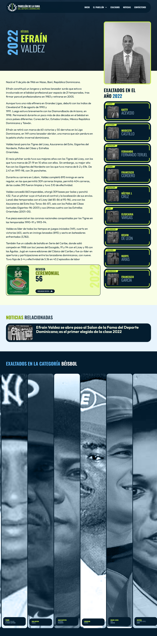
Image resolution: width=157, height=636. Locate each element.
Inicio (87, 7)
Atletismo (110, 125)
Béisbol (110, 166)
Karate (109, 104)
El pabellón (98, 7)
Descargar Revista (43, 291)
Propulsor (111, 145)
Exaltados (115, 7)
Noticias (127, 7)
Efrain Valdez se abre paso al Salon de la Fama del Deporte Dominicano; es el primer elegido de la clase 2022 (87, 329)
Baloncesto (111, 271)
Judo (109, 208)
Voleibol (110, 250)
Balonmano (111, 229)
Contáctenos (140, 7)
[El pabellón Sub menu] (106, 7)
